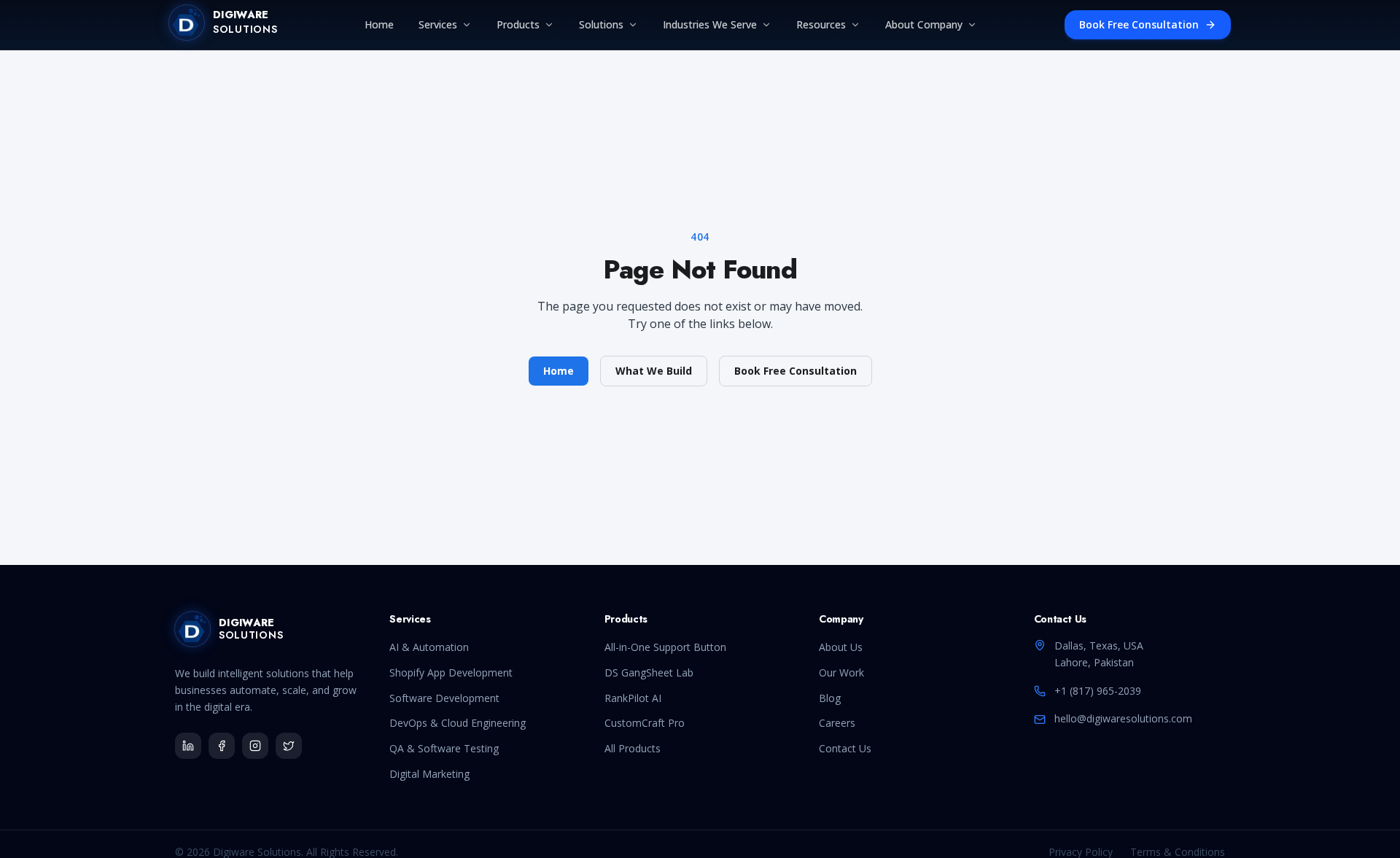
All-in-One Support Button (665, 647)
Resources (821, 24)
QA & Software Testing (444, 748)
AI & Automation (429, 647)
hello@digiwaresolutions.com (1123, 718)
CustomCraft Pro (644, 723)
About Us (841, 647)
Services (438, 24)
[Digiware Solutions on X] (289, 746)
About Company (923, 24)
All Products (632, 748)
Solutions (601, 24)
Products (518, 24)
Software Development (444, 698)
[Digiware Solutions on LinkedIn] (188, 746)
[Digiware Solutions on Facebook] (222, 746)
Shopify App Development (451, 672)
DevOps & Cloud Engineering (457, 723)
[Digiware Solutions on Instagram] (255, 746)
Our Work (841, 672)
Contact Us (845, 748)
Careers (837, 723)
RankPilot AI (632, 698)
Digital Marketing (429, 774)
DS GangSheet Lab (648, 672)
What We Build (653, 371)
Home (379, 24)
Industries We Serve (710, 24)
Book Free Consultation (1139, 24)
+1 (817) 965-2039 (1097, 691)
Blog (830, 698)
